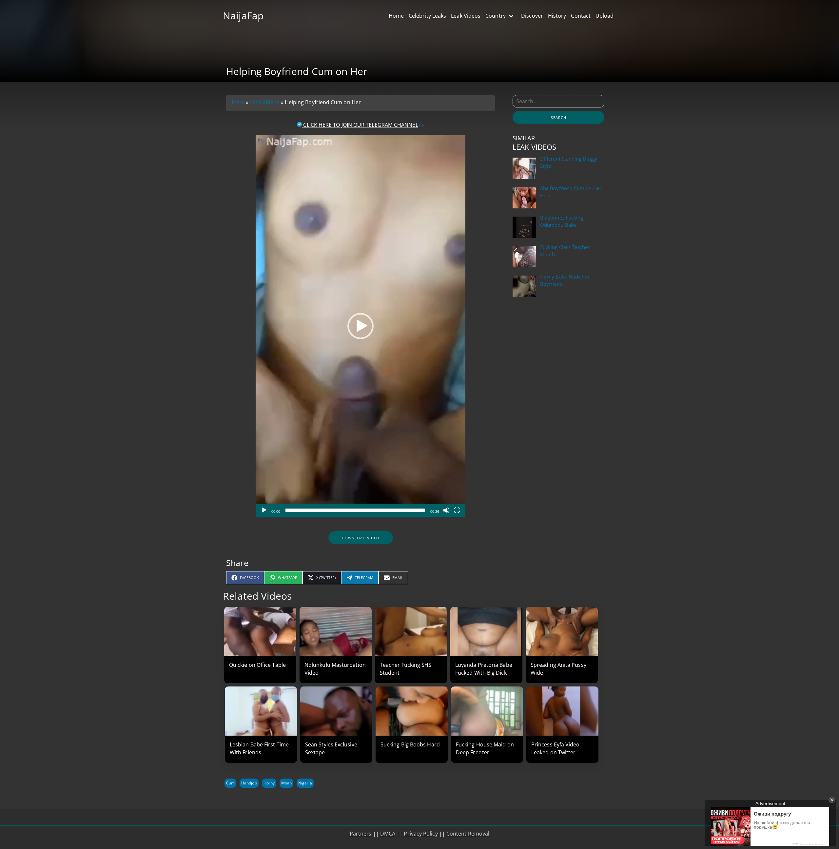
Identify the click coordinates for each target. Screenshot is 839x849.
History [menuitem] (557, 15)
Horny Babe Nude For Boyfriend (565, 280)
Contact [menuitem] (581, 15)
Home (236, 102)
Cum (230, 783)
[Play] (264, 510)
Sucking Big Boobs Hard (410, 744)
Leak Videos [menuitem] (465, 15)
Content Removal (467, 833)
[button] (360, 326)
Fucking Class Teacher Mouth (565, 251)
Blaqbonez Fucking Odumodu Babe (561, 221)
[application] (360, 326)
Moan (286, 783)
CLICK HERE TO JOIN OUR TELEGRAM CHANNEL (360, 124)
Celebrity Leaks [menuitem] (427, 15)
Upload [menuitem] (604, 15)
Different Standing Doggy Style (568, 162)
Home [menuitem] (396, 15)
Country (495, 15)
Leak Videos (265, 102)
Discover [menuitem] (532, 15)
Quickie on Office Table (257, 664)
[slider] (355, 510)
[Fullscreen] (457, 510)
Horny (269, 783)
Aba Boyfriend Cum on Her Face (570, 192)
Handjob (249, 783)
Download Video (361, 537)
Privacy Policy (421, 833)
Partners (361, 833)
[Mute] (446, 510)
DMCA (387, 833)
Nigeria (305, 783)
